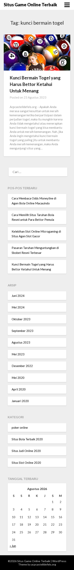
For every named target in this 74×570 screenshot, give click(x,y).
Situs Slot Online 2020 (26, 462)
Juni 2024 (18, 295)
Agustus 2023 (21, 342)
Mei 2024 (18, 307)
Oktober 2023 (21, 319)
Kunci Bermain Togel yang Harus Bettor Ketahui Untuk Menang (35, 84)
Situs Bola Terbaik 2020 (27, 439)
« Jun (13, 546)
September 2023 (22, 330)
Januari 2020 (20, 401)
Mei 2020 (18, 377)
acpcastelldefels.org (43, 564)
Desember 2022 (22, 366)
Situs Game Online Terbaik (30, 4)
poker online (20, 427)
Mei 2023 (18, 354)
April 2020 (19, 389)
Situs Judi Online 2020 (26, 451)
